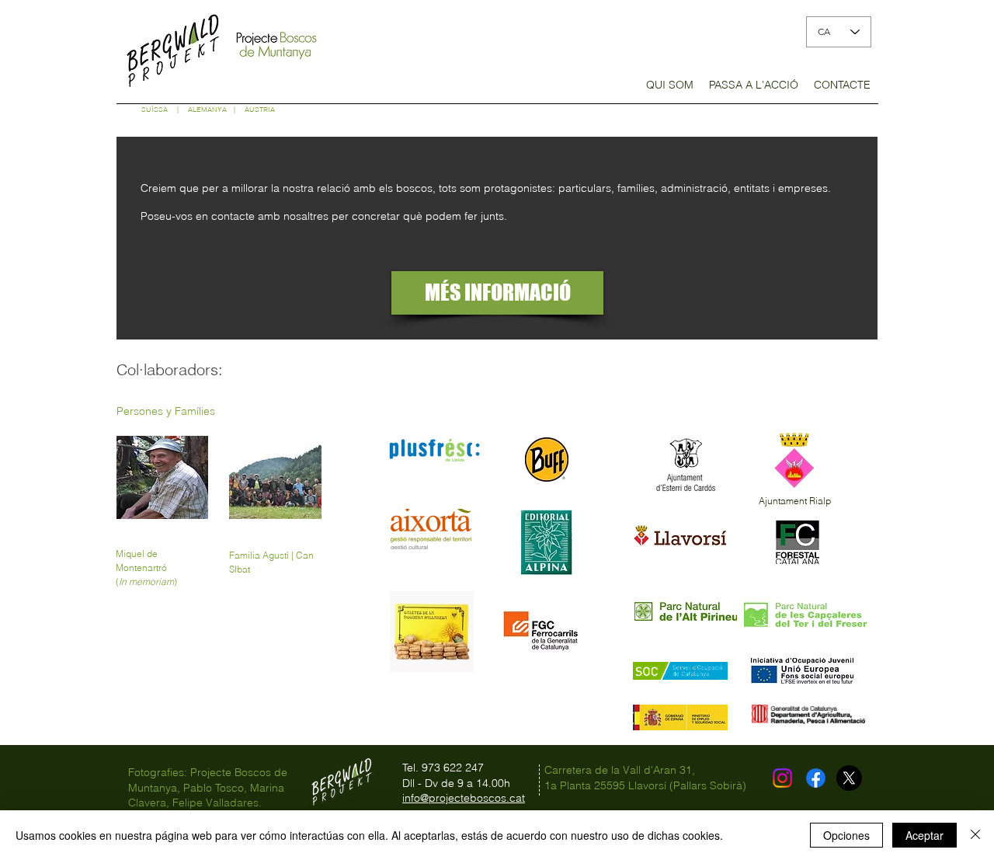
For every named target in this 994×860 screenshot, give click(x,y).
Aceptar (924, 835)
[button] (669, 89)
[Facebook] (816, 778)
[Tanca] (975, 835)
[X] (849, 778)
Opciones (846, 835)
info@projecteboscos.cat (463, 798)
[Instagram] (782, 778)
